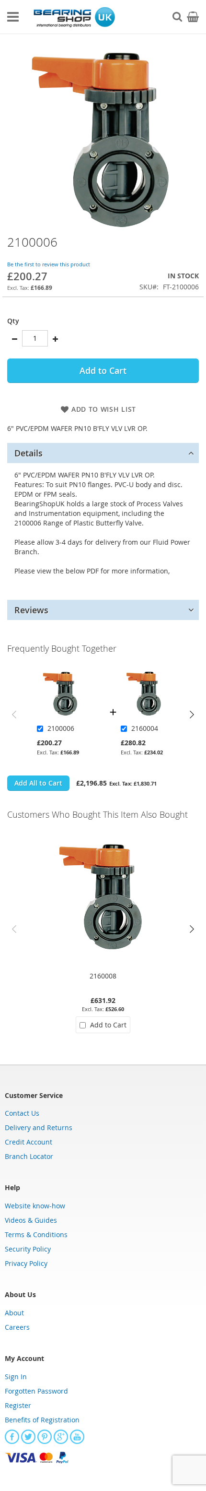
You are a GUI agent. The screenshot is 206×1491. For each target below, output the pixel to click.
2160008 (103, 975)
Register (18, 1405)
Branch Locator (29, 1156)
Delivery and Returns (38, 1127)
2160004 (144, 728)
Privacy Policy (26, 1263)
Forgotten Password (36, 1391)
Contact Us (22, 1113)
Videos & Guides (31, 1220)
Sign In (16, 1376)
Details (28, 453)
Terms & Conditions (36, 1234)
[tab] (103, 453)
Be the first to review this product (48, 264)
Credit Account (28, 1141)
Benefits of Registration (42, 1419)
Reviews (31, 610)
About (14, 1312)
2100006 (60, 728)
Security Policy (28, 1248)
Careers (17, 1327)
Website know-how (35, 1205)
